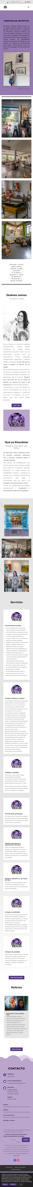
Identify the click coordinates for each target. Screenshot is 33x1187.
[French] (29, 2)
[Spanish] (26, 2)
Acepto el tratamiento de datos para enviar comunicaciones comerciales (15, 1135)
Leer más (16, 405)
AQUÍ (30, 1181)
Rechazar (13, 1184)
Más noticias (16, 1049)
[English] (27, 2)
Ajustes (21, 1184)
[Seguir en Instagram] (18, 1160)
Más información (16, 977)
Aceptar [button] (5, 1184)
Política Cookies (15, 1169)
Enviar (25, 1140)
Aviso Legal (9, 1167)
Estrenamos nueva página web (15, 1014)
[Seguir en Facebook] (15, 1160)
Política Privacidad (19, 1167)
